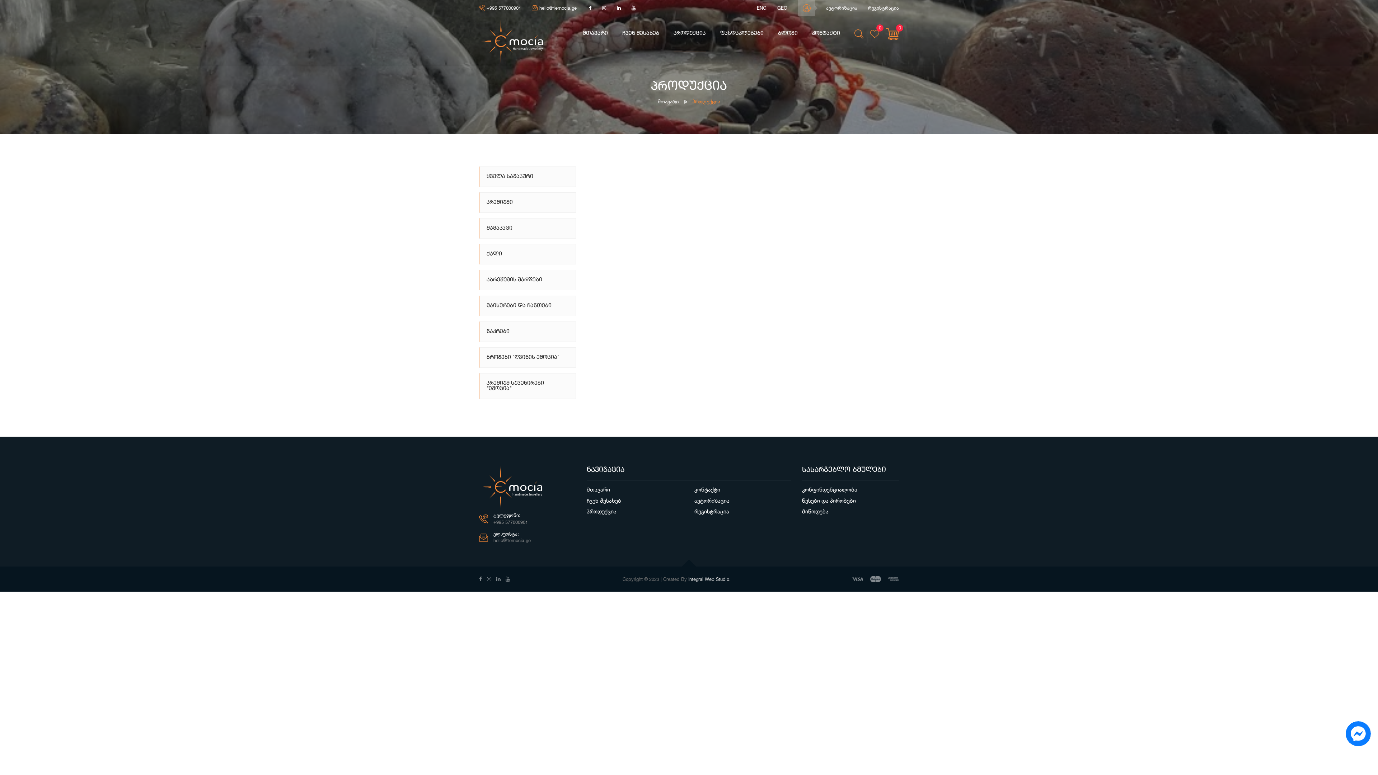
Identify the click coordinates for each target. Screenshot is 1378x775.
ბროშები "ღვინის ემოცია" (523, 357)
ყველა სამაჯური (510, 176)
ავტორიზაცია (841, 8)
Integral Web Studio (708, 579)
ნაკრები (498, 331)
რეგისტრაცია (883, 8)
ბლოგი (788, 33)
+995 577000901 (504, 8)
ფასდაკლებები (742, 33)
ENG (762, 8)
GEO (782, 8)
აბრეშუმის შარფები (514, 280)
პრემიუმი (500, 202)
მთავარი (595, 33)
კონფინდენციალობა (829, 489)
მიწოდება (815, 511)
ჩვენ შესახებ (640, 33)
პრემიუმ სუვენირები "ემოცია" (515, 386)
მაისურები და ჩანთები (519, 306)
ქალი (494, 254)
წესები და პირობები (829, 500)
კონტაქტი (826, 33)
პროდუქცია (690, 33)
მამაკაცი (499, 228)
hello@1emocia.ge (558, 8)
